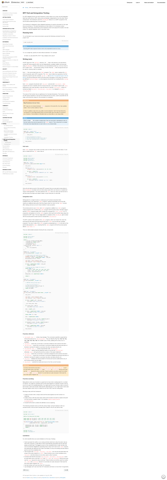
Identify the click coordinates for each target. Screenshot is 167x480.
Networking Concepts (8, 44)
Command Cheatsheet (8, 158)
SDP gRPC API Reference (8, 151)
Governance (5, 108)
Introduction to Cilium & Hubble (10, 13)
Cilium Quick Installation (8, 19)
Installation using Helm (8, 34)
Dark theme (52, 477)
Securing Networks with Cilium (10, 71)
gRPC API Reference (7, 149)
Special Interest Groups (8, 113)
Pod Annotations (6, 64)
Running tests (8, 142)
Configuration (6, 99)
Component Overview (8, 14)
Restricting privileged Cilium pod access (10, 77)
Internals (5, 153)
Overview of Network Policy (9, 75)
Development (6, 120)
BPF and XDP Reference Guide (10, 172)
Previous (26, 470)
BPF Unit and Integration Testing (9, 140)
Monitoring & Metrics (7, 89)
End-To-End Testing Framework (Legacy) (8, 131)
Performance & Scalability (9, 101)
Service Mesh (6, 55)
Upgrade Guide (6, 97)
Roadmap (5, 115)
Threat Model (6, 79)
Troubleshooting (6, 103)
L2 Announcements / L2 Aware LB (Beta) (10, 60)
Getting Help (5, 26)
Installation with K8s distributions (10, 37)
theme (35, 477)
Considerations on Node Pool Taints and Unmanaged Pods (9, 31)
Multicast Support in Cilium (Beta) (10, 66)
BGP (4, 47)
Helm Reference (6, 161)
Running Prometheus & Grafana (10, 87)
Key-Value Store (6, 163)
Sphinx (28, 477)
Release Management (8, 121)
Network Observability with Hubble (9, 85)
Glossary (5, 167)
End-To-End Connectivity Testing (10, 128)
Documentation (161, 2)
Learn (138, 2)
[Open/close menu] (1, 123)
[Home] (23, 7)
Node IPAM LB (6, 63)
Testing (4, 123)
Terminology (5, 24)
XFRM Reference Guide (8, 173)
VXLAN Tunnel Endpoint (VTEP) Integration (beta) (10, 57)
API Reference (6, 148)
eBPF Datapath (6, 49)
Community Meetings (7, 109)
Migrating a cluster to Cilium (9, 35)
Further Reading (6, 165)
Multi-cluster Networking (8, 51)
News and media (149, 2)
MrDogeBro (62, 477)
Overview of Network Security (9, 73)
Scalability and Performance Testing (10, 134)
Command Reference (7, 160)
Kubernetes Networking (8, 46)
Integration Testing (8, 137)
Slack (4, 111)
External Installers (7, 39)
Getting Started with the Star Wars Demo (9, 22)
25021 (22, 2)
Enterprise (129, 2)
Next (66, 470)
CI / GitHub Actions (8, 125)
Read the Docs (45, 477)
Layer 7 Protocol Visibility (8, 91)
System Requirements (8, 96)
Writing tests (8, 144)
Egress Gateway (6, 53)
